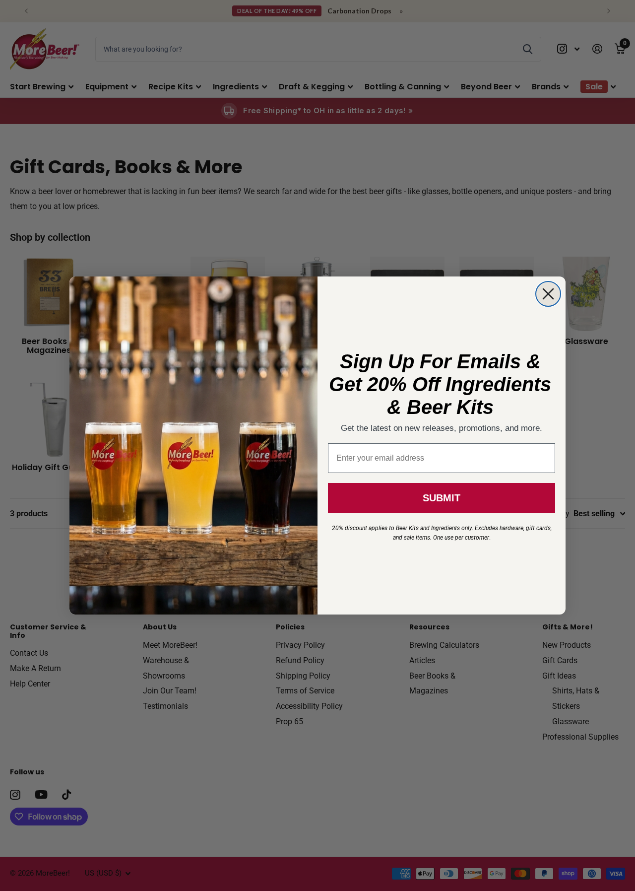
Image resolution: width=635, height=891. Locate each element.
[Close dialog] (548, 293)
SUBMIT (441, 497)
